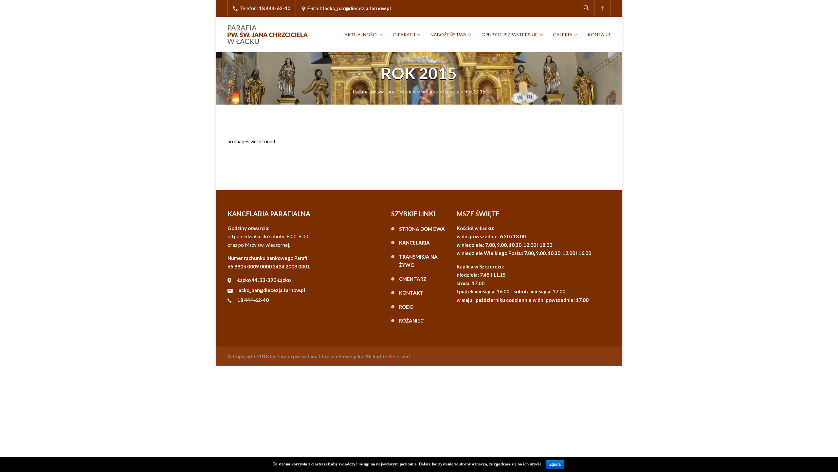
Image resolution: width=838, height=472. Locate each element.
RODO (406, 307)
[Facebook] (602, 8)
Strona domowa (422, 229)
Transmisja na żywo (418, 261)
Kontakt (599, 34)
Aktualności (361, 34)
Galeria (563, 34)
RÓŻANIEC (411, 321)
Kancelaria (414, 243)
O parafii (404, 34)
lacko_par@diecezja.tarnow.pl (271, 290)
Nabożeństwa (448, 34)
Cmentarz (413, 279)
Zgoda (555, 464)
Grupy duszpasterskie (510, 34)
